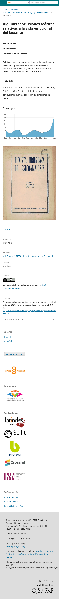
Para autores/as (11, 501)
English (7, 337)
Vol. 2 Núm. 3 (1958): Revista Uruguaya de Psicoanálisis (26, 12)
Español (8, 341)
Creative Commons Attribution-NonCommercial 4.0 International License (29, 554)
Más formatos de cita (14, 319)
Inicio (5, 9)
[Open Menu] (3, 3)
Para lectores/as (11, 497)
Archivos (14, 9)
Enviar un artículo (14, 354)
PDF (9, 229)
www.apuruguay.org (15, 546)
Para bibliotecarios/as (13, 506)
